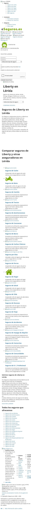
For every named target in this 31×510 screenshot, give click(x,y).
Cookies (20, 468)
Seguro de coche (11, 5)
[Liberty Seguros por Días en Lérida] (13, 252)
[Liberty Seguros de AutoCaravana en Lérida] (13, 210)
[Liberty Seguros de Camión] (11, 189)
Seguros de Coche (11, 171)
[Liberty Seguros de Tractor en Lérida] (11, 199)
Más (4, 40)
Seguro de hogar (11, 8)
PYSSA (20, 473)
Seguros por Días (11, 255)
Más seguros (10, 13)
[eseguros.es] (12, 29)
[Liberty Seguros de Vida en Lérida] (10, 291)
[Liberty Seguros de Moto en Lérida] (9, 178)
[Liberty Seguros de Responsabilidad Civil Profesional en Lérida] (17, 362)
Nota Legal (10, 26)
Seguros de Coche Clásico (12, 421)
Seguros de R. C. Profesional (15, 365)
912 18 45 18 (4, 50)
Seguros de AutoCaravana (12, 415)
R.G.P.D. (20, 467)
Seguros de (5, 33)
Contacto (20, 472)
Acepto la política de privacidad (9, 67)
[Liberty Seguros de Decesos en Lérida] (11, 300)
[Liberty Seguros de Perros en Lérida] (11, 260)
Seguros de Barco (11, 234)
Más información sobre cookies (13, 508)
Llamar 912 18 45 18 (12, 20)
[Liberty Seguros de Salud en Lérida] (10, 283)
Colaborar (21, 470)
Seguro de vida (11, 11)
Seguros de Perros (12, 263)
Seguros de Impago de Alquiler (16, 333)
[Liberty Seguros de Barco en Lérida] (11, 231)
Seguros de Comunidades (14, 353)
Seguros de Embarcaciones (12, 428)
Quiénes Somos (11, 24)
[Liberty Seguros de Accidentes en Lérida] (12, 319)
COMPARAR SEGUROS (9, 105)
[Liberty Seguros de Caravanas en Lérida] (12, 220)
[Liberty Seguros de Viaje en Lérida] (10, 309)
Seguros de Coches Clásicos (15, 244)
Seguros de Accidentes (13, 322)
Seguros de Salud (11, 285)
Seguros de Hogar (11, 277)
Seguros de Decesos (12, 303)
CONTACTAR (11, 44)
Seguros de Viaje (11, 312)
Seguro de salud (11, 10)
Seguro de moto (11, 6)
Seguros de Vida (11, 294)
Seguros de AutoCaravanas (15, 213)
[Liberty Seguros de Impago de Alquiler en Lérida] (14, 330)
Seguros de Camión (12, 192)
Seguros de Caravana (11, 418)
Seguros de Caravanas (13, 223)
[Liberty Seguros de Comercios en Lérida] (12, 340)
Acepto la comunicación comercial (10, 70)
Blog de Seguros (20, 476)
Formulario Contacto (13, 19)
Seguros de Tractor (12, 202)
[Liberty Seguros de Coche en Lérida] (10, 168)
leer (19, 67)
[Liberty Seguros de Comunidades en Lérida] (13, 351)
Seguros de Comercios (13, 343)
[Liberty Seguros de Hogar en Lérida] (9, 272)
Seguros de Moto (11, 183)
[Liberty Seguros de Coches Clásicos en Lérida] (13, 241)
